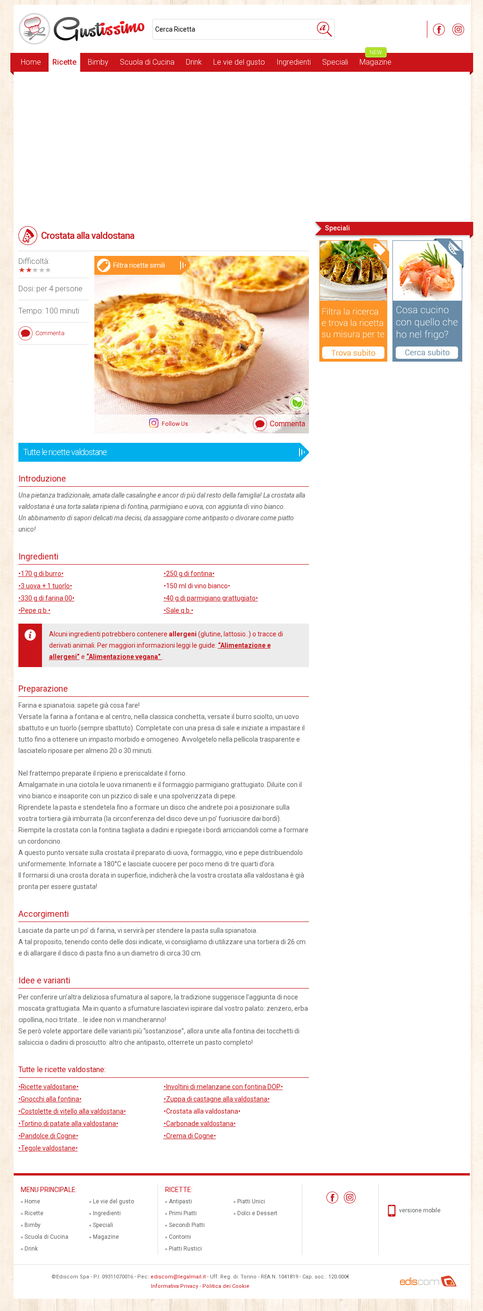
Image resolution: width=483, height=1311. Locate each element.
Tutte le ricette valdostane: (65, 452)
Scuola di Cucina (147, 62)
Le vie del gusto (239, 62)
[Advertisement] (242, 146)
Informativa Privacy (174, 1286)
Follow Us (174, 424)
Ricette (64, 62)
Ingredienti (293, 62)
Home (31, 62)
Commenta (287, 423)
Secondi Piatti (187, 1225)
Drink (194, 62)
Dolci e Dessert (257, 1213)
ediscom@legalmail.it (178, 1277)
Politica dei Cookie (226, 1286)
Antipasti (180, 1201)
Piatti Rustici (185, 1248)
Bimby (98, 62)
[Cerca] (324, 29)
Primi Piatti (183, 1213)
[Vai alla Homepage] (83, 28)
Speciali (335, 62)
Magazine (375, 60)
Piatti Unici (251, 1201)
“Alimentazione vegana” (124, 656)
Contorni (180, 1237)
